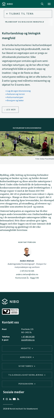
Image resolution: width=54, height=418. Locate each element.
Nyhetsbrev (26, 366)
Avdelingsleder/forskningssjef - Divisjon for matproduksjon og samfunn (27, 263)
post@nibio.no (28, 339)
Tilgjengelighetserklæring (26, 375)
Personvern (26, 384)
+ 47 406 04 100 (27, 336)
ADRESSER (26, 357)
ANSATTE (26, 348)
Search (42, 4)
